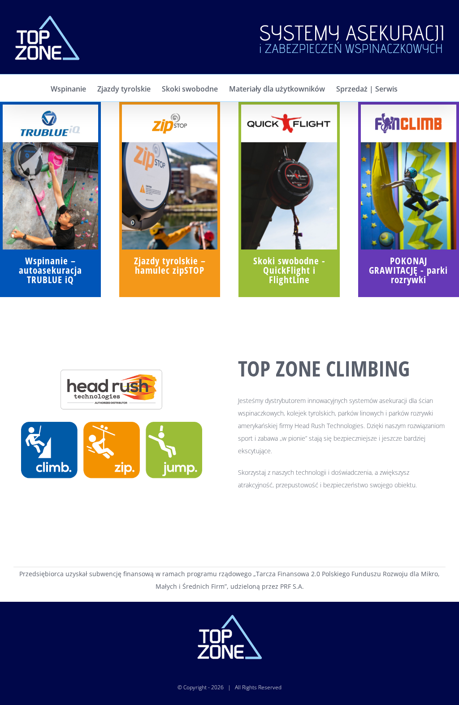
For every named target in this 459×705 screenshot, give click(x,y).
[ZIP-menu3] (169, 145)
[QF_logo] (289, 112)
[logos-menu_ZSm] (169, 112)
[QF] (289, 145)
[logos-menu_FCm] (408, 112)
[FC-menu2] (408, 145)
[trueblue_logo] (50, 112)
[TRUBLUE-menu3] (50, 145)
